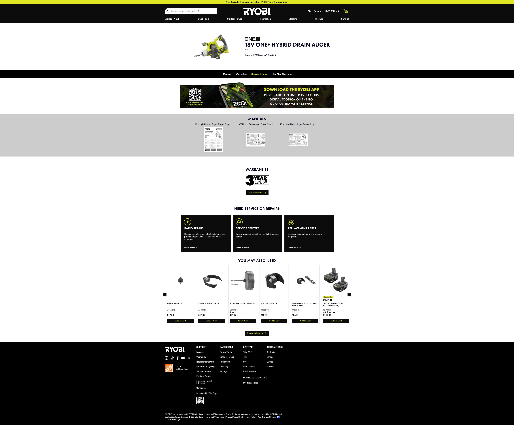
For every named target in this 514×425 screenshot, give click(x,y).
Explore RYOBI (172, 19)
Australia (271, 352)
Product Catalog (250, 383)
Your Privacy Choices (267, 417)
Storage (319, 19)
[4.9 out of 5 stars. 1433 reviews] (327, 312)
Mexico (270, 367)
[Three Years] (257, 180)
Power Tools (203, 19)
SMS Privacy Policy (247, 417)
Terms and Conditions (214, 417)
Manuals (227, 74)
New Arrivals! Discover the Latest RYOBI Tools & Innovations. (257, 2)
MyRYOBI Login (332, 11)
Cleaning (293, 19)
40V (245, 357)
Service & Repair (259, 74)
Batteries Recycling (205, 367)
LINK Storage (249, 371)
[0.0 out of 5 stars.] (171, 312)
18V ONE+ (248, 352)
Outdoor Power (234, 19)
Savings (345, 19)
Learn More (189, 247)
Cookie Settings (173, 419)
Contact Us (201, 388)
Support (318, 11)
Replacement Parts (205, 362)
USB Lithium (249, 367)
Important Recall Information (204, 382)
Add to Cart (180, 320)
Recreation (265, 19)
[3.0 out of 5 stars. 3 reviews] (234, 312)
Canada (270, 357)
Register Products (204, 376)
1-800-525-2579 (196, 417)
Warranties (241, 74)
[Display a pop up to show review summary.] (334, 313)
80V (245, 362)
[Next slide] (349, 294)
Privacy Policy (231, 417)
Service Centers (203, 371)
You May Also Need (282, 74)
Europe (270, 362)
